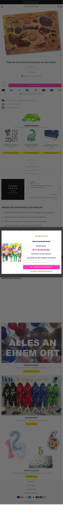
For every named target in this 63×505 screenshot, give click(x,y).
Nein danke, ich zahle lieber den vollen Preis (41, 271)
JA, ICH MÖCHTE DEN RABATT (41, 267)
